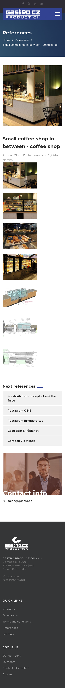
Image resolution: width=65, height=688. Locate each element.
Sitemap (8, 634)
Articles (7, 674)
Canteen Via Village (22, 441)
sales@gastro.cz (19, 501)
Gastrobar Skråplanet (23, 430)
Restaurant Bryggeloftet (25, 420)
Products (9, 609)
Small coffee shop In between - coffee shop (30, 44)
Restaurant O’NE (19, 410)
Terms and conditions (17, 621)
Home (6, 40)
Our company (12, 655)
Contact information (16, 668)
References (22, 40)
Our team (9, 662)
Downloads (10, 615)
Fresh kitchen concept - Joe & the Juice (32, 398)
